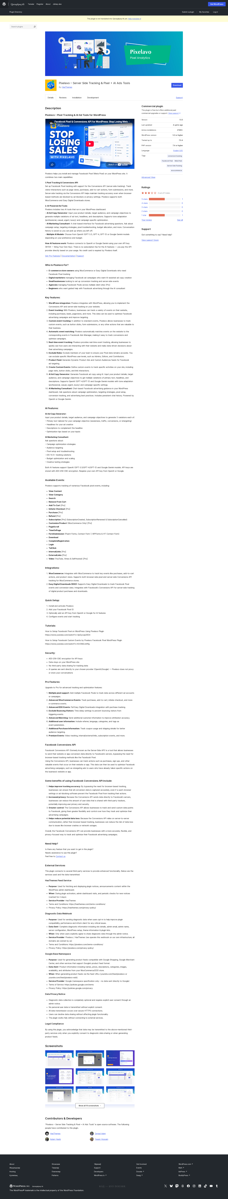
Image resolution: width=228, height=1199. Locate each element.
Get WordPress (216, 4)
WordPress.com (186, 1164)
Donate (140, 1172)
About (12, 1164)
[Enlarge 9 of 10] (131, 1089)
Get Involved (141, 1164)
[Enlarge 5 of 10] (101, 1071)
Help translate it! (134, 19)
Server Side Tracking (174, 166)
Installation (77, 97)
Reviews (62, 97)
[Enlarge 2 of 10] (101, 1053)
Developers (98, 1172)
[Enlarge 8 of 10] (101, 1089)
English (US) (178, 151)
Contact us (60, 856)
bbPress (183, 1172)
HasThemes (67, 87)
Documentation (68, 256)
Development (93, 97)
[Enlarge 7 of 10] (70, 1089)
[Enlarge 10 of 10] (131, 1107)
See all (180, 220)
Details (51, 97)
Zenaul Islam (100, 1133)
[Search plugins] (34, 26)
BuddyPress (184, 1175)
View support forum (150, 240)
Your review (147, 220)
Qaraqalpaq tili (37, 1186)
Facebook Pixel (167, 161)
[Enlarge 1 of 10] (70, 1053)
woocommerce (176, 170)
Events (139, 1168)
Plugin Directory (16, 12)
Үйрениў (97, 1164)
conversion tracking (175, 156)
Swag (139, 1175)
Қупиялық (14, 1175)
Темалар (55, 1168)
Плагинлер (56, 1172)
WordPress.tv (100, 1175)
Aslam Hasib (55, 1139)
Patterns (55, 1175)
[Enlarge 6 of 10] (131, 1071)
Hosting (13, 1172)
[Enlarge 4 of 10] (70, 1071)
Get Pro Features (52, 256)
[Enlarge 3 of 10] (131, 1053)
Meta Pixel (178, 161)
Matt (181, 1168)
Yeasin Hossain (101, 1139)
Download (177, 85)
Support (179, 97)
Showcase (56, 1164)
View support (173, 113)
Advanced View (148, 177)
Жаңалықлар (15, 1168)
